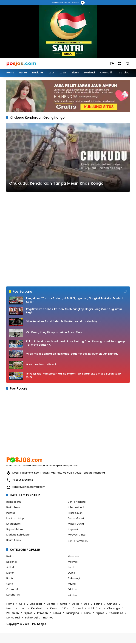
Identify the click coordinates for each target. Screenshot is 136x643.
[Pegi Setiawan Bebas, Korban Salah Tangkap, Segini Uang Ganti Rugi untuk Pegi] (16, 311)
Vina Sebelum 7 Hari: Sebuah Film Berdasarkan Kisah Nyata (64, 321)
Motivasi (73, 562)
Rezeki (57, 613)
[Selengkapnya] (125, 291)
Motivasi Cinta (77, 534)
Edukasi (72, 589)
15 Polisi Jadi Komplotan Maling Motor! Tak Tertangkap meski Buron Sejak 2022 (73, 375)
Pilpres (28, 613)
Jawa (22, 608)
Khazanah (74, 556)
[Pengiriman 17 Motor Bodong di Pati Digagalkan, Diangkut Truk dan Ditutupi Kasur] (16, 300)
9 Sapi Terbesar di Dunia (42, 364)
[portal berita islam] (68, 31)
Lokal (71, 567)
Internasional (76, 507)
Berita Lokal (13, 507)
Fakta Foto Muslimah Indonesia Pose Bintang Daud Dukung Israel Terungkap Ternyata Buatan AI (75, 343)
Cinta (63, 604)
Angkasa (36, 604)
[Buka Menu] (120, 63)
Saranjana (72, 613)
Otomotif (12, 589)
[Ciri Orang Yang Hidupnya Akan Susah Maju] (16, 333)
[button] (112, 63)
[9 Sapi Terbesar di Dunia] (16, 365)
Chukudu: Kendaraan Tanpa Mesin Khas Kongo (56, 183)
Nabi (91, 608)
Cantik (51, 604)
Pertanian (12, 613)
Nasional (11, 562)
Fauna (72, 583)
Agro (22, 604)
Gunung (112, 604)
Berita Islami (13, 502)
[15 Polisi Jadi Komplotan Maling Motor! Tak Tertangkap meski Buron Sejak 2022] (16, 376)
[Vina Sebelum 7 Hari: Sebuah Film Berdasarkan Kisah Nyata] (16, 322)
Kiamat (54, 608)
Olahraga (113, 608)
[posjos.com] (21, 63)
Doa (86, 604)
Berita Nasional (77, 502)
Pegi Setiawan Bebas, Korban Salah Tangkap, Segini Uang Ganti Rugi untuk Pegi (74, 310)
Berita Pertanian (78, 541)
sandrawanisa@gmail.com (28, 487)
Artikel (10, 567)
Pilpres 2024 (75, 513)
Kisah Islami (13, 523)
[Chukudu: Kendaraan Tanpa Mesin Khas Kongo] (68, 157)
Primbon (73, 595)
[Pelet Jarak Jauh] (68, 96)
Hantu (10, 608)
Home (10, 604)
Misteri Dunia (76, 523)
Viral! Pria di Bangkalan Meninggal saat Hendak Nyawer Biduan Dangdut (73, 353)
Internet (47, 617)
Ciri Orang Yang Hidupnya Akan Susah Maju (54, 332)
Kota (67, 608)
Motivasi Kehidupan (18, 534)
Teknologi (74, 578)
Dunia (71, 573)
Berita (9, 556)
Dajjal (75, 604)
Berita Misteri (76, 518)
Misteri (10, 573)
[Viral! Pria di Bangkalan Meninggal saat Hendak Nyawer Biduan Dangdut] (16, 354)
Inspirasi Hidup (15, 518)
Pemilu (10, 513)
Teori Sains (116, 613)
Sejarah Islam (14, 529)
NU (100, 608)
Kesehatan (13, 594)
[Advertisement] (68, 239)
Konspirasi (13, 617)
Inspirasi (73, 529)
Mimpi (79, 608)
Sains (9, 583)
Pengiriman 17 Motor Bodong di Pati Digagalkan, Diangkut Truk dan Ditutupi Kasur (74, 300)
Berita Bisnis (13, 540)
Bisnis (9, 578)
